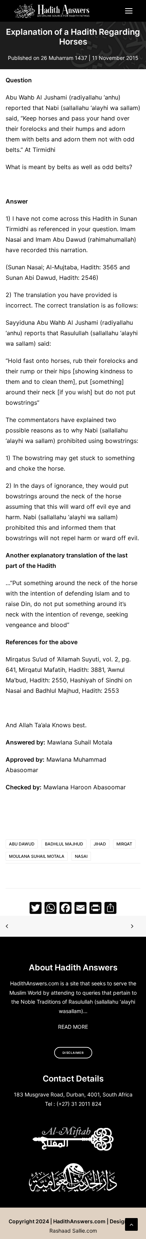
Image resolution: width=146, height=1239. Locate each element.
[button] (129, 11)
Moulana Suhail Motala (36, 856)
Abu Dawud (21, 844)
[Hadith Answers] (52, 10)
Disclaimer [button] (73, 1053)
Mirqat (124, 844)
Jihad (100, 844)
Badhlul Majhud (64, 844)
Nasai (81, 856)
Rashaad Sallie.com (73, 1230)
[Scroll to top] (131, 1223)
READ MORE (73, 1027)
